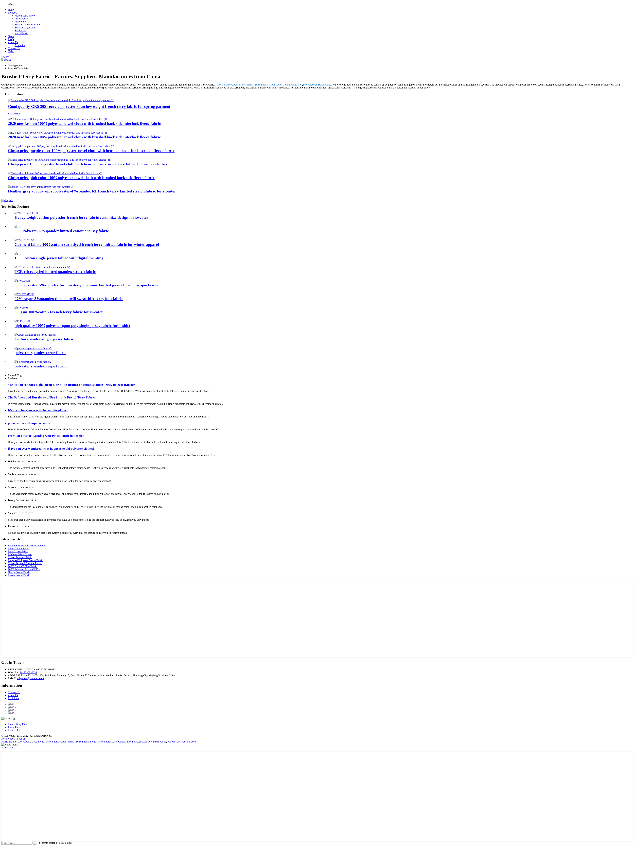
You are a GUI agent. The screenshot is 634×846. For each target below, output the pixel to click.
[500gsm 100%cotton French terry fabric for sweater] (21, 307)
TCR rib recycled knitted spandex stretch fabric (55, 271)
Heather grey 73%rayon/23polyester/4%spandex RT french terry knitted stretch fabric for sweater (92, 191)
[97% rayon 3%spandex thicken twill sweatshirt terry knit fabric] (24, 294)
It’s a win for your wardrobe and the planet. (38, 410)
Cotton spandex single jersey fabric (44, 339)
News (11, 36)
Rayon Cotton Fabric (19, 575)
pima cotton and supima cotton (29, 423)
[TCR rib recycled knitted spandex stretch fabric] (42, 267)
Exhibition (20, 45)
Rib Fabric (20, 30)
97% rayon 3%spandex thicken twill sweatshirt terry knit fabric (69, 298)
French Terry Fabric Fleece (181, 741)
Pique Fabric (21, 21)
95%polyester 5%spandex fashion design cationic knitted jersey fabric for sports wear (87, 285)
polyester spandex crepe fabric (40, 352)
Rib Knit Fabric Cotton (20, 554)
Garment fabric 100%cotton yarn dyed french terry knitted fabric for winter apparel (87, 244)
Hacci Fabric (21, 33)
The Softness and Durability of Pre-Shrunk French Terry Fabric (51, 397)
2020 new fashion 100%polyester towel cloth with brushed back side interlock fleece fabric (84, 123)
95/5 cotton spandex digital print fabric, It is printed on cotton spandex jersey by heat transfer (71, 384)
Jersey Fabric (21, 18)
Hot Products (8, 738)
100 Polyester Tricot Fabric (317, 84)
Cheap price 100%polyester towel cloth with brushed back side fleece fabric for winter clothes (87, 164)
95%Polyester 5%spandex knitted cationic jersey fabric (62, 231)
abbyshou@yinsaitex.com (30, 678)
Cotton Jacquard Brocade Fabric (25, 563)
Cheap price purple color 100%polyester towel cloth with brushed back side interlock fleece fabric (91, 150)
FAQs (11, 39)
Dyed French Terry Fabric (45, 741)
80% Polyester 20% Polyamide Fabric (146, 741)
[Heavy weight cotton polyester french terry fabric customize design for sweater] (26, 213)
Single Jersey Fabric (25, 27)
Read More (14, 113)
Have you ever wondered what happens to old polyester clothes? (51, 448)
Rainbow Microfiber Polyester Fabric (27, 545)
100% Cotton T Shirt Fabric (22, 566)
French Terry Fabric (25, 15)
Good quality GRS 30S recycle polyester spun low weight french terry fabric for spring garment (89, 106)
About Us (13, 42)
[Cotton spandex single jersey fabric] (36, 334)
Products (12, 12)
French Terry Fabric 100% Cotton (107, 741)
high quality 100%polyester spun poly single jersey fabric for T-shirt (72, 325)
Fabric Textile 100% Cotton (15, 741)
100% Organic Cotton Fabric (230, 84)
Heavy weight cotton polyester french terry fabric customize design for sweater (81, 217)
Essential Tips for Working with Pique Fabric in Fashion (46, 435)
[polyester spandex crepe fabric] (33, 348)
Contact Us (14, 48)
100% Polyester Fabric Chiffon (24, 569)
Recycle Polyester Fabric (27, 24)
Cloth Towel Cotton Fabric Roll (285, 84)
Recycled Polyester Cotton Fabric (25, 560)
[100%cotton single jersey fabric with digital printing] (18, 253)
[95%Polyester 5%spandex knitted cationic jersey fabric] (18, 226)
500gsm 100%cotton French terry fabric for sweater (59, 312)
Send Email (7, 747)
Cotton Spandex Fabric (20, 557)
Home (11, 9)
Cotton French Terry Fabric (74, 741)
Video (11, 51)
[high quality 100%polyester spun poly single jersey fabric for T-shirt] (22, 321)
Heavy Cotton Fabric (19, 572)
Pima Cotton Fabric (18, 551)
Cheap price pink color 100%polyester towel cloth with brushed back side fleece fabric (81, 177)
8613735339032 (28, 672)
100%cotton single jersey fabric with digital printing (59, 258)
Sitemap (21, 738)
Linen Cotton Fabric (18, 548)
